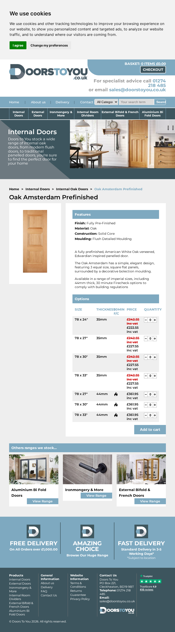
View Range (43, 501)
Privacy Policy (80, 599)
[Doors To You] (48, 79)
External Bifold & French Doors (120, 113)
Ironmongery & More (61, 113)
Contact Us (49, 595)
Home (14, 102)
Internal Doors (19, 113)
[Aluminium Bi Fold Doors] (33, 469)
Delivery (62, 102)
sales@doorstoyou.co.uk (137, 89)
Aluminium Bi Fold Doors (152, 113)
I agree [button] (18, 45)
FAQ (44, 591)
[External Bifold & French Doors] (141, 469)
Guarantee (78, 595)
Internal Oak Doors (72, 189)
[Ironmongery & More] (87, 469)
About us (38, 102)
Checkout (153, 69)
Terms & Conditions (78, 584)
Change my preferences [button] (49, 45)
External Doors (38, 113)
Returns (76, 590)
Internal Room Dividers (87, 113)
